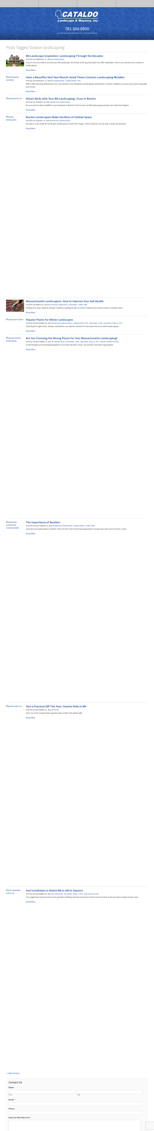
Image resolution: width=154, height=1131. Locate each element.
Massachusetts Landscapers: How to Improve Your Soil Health (65, 301)
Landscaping (58, 59)
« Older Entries (13, 1073)
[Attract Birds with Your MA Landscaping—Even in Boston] (14, 98)
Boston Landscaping (61, 102)
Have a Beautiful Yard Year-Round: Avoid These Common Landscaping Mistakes (75, 77)
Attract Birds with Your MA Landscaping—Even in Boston (61, 98)
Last (78, 1095)
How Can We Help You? (19, 1118)
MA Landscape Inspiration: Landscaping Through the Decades (64, 56)
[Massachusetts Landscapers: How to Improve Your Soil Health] (15, 311)
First (10, 1095)
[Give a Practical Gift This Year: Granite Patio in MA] (15, 706)
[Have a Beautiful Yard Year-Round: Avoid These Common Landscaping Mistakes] (15, 80)
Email (12, 1100)
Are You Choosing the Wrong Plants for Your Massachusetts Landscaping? (72, 338)
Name (11, 1087)
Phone (12, 1109)
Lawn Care (82, 305)
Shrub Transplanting (109, 342)
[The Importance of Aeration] (15, 528)
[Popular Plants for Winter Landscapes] (14, 320)
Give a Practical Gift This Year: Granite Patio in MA (56, 706)
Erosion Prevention (63, 526)
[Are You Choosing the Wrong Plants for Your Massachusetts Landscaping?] (15, 341)
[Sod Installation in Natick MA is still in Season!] (15, 893)
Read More (30, 70)
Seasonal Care (95, 323)
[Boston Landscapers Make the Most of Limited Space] (15, 120)
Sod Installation (91, 894)
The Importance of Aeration (43, 522)
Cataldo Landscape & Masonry (63, 305)
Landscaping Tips (73, 81)
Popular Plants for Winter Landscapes (49, 320)
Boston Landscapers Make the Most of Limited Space (59, 117)
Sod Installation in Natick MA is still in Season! (54, 890)
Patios (56, 710)
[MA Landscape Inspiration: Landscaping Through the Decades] (15, 66)
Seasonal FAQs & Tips (112, 323)
